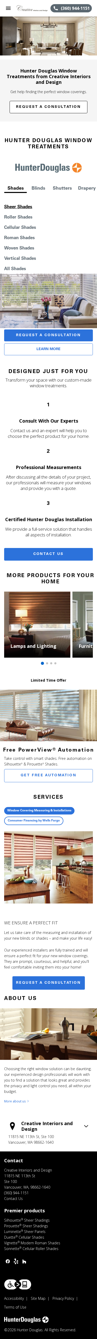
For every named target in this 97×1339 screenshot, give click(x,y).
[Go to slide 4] (55, 663)
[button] (8, 8)
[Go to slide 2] (47, 663)
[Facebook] (7, 1261)
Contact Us (48, 554)
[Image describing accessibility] (17, 1284)
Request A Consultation (48, 335)
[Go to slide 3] (51, 663)
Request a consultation (48, 983)
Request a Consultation (48, 107)
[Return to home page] (32, 8)
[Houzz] (24, 1261)
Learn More (48, 349)
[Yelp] (16, 1261)
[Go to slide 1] (42, 663)
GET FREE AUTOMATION (48, 775)
